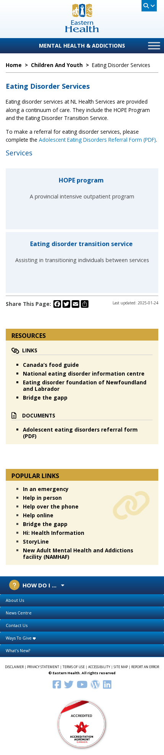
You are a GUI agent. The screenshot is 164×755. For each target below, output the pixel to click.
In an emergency (46, 489)
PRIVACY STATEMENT (43, 667)
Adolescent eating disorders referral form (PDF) (80, 433)
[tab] (82, 600)
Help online (38, 515)
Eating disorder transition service (82, 244)
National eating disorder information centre (84, 373)
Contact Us (16, 625)
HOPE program (82, 180)
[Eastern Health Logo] (82, 30)
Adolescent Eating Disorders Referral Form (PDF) (97, 139)
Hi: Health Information (53, 532)
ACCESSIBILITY (99, 667)
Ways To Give (19, 638)
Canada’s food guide (51, 364)
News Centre (19, 613)
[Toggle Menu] (154, 45)
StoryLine (36, 541)
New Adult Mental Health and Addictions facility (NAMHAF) (78, 553)
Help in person (42, 497)
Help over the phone (51, 506)
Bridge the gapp (45, 397)
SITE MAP (121, 667)
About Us (15, 600)
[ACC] (82, 723)
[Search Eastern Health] (149, 5)
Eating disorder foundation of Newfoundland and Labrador (84, 385)
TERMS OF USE (74, 667)
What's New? (18, 650)
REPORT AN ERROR (145, 667)
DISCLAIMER (14, 667)
